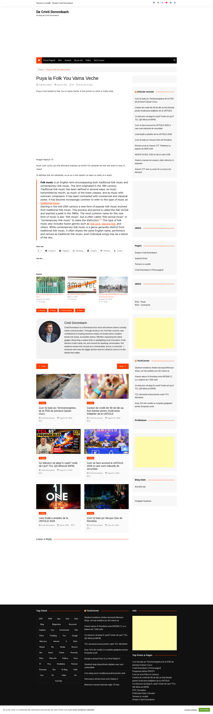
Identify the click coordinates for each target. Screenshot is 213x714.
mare (75, 641)
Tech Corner (99, 60)
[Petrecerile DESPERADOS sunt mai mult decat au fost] (113, 285)
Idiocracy (43, 641)
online (61, 653)
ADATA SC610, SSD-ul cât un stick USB (152, 155)
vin (75, 675)
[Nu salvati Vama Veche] (82, 285)
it (66, 641)
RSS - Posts (140, 302)
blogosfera (56, 624)
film (76, 630)
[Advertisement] (106, 35)
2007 (41, 619)
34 (73, 85)
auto (67, 619)
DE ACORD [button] (204, 710)
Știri (60, 60)
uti (52, 675)
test (54, 669)
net (40, 653)
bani (76, 619)
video (81, 310)
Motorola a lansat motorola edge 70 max (101, 685)
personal (74, 653)
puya (54, 310)
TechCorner (143, 361)
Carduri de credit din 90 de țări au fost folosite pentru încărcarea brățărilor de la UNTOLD (105, 411)
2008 (50, 619)
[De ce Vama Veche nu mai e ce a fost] (50, 285)
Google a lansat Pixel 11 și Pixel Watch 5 (102, 659)
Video (88, 60)
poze (76, 658)
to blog (89, 85)
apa (58, 619)
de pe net (82, 85)
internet (56, 641)
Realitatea (61, 664)
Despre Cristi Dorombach (62, 3)
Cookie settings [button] (190, 710)
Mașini (42, 647)
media (62, 647)
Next (121, 366)
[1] (100, 219)
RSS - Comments (142, 305)
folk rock (95, 223)
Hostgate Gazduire (143, 501)
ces (52, 630)
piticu (41, 658)
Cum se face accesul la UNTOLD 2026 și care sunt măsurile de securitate (105, 466)
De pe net (78, 60)
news (50, 653)
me (52, 647)
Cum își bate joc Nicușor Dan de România (153, 140)
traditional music (50, 203)
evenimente (64, 630)
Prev (43, 366)
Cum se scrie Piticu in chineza (145, 674)
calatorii (42, 630)
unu (42, 675)
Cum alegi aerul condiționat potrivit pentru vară (104, 673)
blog (42, 624)
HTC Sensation (139, 690)
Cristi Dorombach (45, 85)
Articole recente (145, 92)
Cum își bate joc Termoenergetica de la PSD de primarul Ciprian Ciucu (57, 411)
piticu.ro (52, 658)
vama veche (67, 310)
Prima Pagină (49, 60)
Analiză (67, 60)
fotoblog (53, 636)
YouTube (58, 681)
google (75, 636)
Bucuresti (73, 624)
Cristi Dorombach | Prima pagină (149, 270)
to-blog (64, 669)
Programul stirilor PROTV (143, 671)
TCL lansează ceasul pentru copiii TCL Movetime (105, 644)
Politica (65, 658)
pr (40, 664)
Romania (42, 669)
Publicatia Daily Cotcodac (143, 693)
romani (74, 664)
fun (64, 636)
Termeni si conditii (43, 3)
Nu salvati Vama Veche (77, 294)
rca (49, 664)
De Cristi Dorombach (52, 12)
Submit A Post (141, 258)
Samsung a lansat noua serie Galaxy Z (101, 679)
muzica (42, 310)
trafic (75, 669)
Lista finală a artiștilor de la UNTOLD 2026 (153, 134)
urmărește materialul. (86, 710)
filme (41, 636)
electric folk (108, 223)
